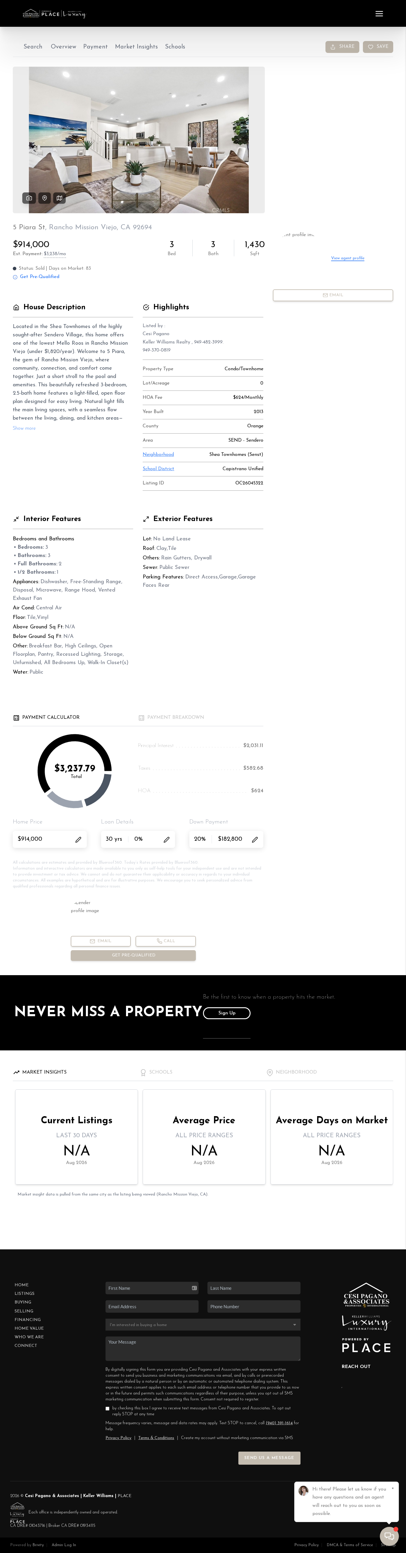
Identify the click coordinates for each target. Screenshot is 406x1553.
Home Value (29, 1328)
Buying (23, 1302)
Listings (24, 1294)
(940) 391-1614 (279, 1423)
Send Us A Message (269, 1458)
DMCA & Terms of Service (350, 1545)
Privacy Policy (118, 1438)
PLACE (124, 1496)
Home (22, 1285)
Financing (28, 1320)
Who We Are (29, 1337)
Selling (24, 1311)
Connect (26, 1346)
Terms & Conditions (156, 1438)
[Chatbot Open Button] (389, 1536)
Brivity (38, 1545)
